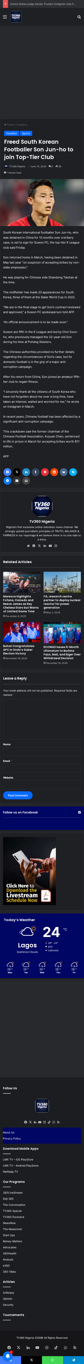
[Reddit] (54, 472)
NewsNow (9, 1223)
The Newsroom (12, 1229)
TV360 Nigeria (17, 166)
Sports (26, 133)
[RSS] (58, 1122)
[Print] (26, 481)
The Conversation (14, 1204)
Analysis (8, 1259)
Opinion (7, 1298)
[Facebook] (7, 472)
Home (10, 124)
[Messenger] (7, 481)
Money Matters (12, 1241)
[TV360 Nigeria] (16, 17)
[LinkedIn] (26, 472)
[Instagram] (55, 545)
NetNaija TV (10, 1171)
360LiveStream (13, 1192)
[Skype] (73, 472)
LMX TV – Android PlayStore (20, 1165)
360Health (9, 1253)
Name (8, 744)
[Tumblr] (35, 472)
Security (8, 1304)
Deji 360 (8, 1198)
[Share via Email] (17, 481)
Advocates (9, 1247)
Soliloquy (8, 1292)
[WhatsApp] (53, 1122)
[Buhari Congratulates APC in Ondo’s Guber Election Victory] (21, 632)
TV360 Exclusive (13, 1217)
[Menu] (5, 18)
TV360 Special (12, 1210)
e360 (6, 1265)
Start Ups (9, 1235)
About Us (8, 1132)
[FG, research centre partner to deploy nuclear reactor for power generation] (62, 582)
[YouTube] (50, 545)
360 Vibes (9, 1271)
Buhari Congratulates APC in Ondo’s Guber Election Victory (18, 649)
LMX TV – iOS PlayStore (18, 1159)
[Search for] (79, 18)
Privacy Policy (12, 1138)
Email (7, 760)
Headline (22, 124)
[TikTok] (49, 1122)
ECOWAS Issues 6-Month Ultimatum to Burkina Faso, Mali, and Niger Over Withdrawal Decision (62, 652)
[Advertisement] (42, 71)
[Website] (28, 545)
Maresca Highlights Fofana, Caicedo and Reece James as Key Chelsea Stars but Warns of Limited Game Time (21, 603)
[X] (17, 472)
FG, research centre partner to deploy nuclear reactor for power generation (62, 602)
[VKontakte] (64, 472)
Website (8, 777)
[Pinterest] (45, 472)
